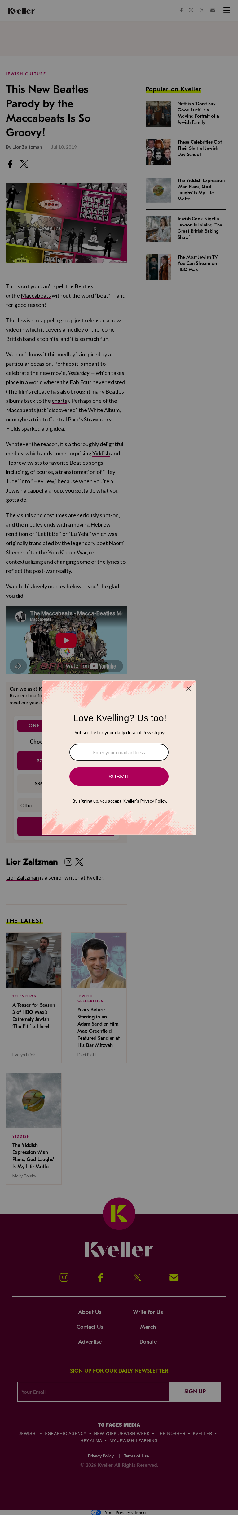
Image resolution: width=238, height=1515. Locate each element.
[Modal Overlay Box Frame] (119, 757)
